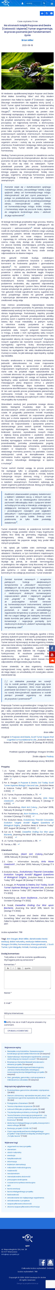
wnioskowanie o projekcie (18, 1201)
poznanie (42, 947)
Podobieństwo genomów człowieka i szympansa (28, 1090)
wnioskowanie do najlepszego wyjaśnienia (25, 1198)
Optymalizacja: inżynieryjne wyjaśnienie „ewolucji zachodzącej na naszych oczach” (28, 1058)
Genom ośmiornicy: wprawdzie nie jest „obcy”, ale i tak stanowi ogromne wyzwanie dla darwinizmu (28, 1096)
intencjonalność (38, 944)
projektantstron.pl (31, 1283)
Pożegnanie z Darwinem (17, 1103)
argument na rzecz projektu (19, 1146)
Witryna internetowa (13, 1013)
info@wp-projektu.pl (10, 1254)
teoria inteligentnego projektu (20, 1191)
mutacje (33, 947)
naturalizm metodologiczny (19, 1167)
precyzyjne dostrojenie (17, 1180)
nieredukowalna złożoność (18, 1176)
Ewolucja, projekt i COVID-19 (19, 1128)
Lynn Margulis (14, 947)
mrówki (25, 947)
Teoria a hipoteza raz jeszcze (19, 1106)
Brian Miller (28, 40)
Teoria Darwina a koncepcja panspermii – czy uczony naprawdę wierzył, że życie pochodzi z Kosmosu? (27, 1117)
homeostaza (24, 944)
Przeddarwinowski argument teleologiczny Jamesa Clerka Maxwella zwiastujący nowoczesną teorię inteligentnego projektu (26, 1069)
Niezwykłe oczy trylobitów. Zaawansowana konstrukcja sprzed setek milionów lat (25, 1052)
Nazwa (8, 993)
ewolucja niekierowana (36, 941)
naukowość (12, 1170)
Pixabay (50, 756)
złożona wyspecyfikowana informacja (23, 1207)
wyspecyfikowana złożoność (19, 1204)
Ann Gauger (12, 938)
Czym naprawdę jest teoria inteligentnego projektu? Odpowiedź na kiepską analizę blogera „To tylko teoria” (28, 1133)
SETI (9, 1185)
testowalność (13, 1195)
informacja (12, 1161)
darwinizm (11, 1149)
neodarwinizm (13, 1173)
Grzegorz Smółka (9, 944)
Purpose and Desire (30, 738)
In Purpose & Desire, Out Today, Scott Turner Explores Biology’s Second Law (29, 784)
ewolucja (11, 1155)
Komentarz (10, 964)
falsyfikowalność (14, 1158)
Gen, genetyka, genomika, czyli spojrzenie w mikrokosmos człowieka (26, 1078)
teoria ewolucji (13, 1189)
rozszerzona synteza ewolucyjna (21, 1182)
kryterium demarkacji (16, 1164)
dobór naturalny (17, 941)
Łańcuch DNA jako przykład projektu (22, 1109)
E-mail (8, 1003)
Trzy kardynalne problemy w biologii (22, 1112)
